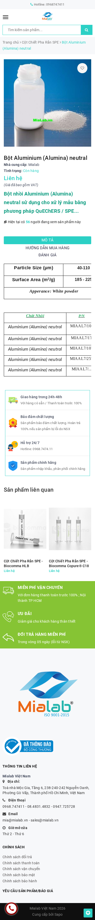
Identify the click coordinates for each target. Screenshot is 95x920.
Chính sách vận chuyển (21, 869)
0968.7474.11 (43, 449)
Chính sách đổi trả (17, 857)
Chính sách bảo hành (20, 881)
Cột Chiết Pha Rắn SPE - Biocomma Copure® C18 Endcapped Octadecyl (69, 563)
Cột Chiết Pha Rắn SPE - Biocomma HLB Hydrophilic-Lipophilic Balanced (23, 563)
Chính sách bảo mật (19, 875)
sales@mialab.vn (45, 820)
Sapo (58, 914)
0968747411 (55, 4)
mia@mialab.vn (15, 820)
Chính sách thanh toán (21, 863)
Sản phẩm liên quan (28, 490)
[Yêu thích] (82, 68)
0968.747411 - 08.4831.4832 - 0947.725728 (39, 806)
